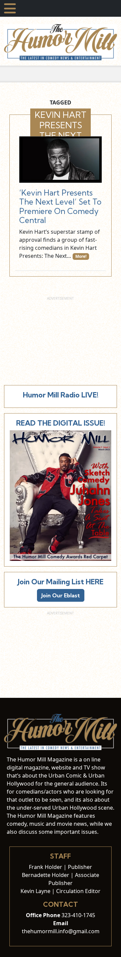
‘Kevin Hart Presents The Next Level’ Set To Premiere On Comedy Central (60, 206)
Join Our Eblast (60, 595)
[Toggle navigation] (10, 8)
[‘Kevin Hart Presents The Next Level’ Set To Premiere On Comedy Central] (60, 159)
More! (80, 256)
